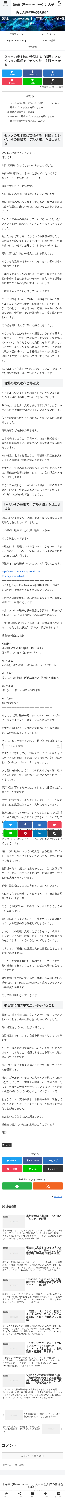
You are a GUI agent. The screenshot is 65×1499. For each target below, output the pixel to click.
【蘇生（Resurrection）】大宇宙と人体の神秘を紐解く (32, 8)
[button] (59, 746)
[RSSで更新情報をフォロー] (48, 1186)
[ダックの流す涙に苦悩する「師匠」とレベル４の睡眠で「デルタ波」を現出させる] (40, 824)
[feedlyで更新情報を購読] (17, 1186)
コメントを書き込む (32, 1455)
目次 (28, 96)
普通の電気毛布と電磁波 (22, 112)
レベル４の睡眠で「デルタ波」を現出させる (32, 116)
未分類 (8, 1145)
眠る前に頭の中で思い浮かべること (27, 121)
